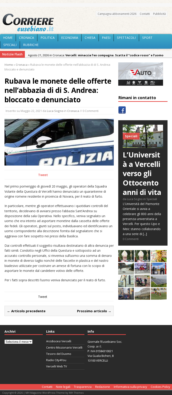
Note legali (63, 387)
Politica (48, 37)
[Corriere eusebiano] (86, 22)
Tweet (43, 175)
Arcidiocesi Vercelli (58, 341)
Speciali (10, 45)
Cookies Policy (160, 387)
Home (8, 37)
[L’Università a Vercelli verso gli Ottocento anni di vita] (143, 145)
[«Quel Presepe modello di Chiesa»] (142, 259)
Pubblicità (159, 14)
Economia (69, 37)
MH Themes (76, 392)
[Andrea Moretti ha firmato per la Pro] (159, 297)
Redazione (102, 387)
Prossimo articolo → (94, 311)
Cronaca (26, 37)
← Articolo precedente (26, 311)
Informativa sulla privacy (130, 387)
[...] (145, 234)
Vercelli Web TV (56, 366)
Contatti (145, 14)
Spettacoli (126, 37)
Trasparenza (83, 387)
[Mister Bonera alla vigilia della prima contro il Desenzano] (142, 272)
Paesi (106, 37)
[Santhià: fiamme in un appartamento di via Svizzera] (126, 297)
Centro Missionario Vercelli (64, 347)
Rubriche (31, 45)
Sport (147, 37)
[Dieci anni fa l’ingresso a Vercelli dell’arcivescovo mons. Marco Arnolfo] (126, 259)
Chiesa (90, 37)
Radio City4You (56, 360)
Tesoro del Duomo (58, 354)
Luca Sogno (55, 111)
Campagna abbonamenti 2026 (117, 14)
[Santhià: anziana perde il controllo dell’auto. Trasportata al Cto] (142, 284)
